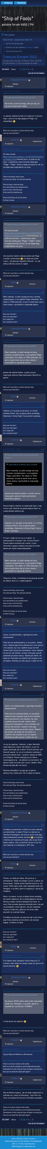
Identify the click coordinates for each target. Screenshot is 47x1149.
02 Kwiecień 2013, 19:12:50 (11, 873)
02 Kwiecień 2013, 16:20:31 (11, 824)
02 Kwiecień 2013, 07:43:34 (11, 694)
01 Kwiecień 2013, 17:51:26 (11, 449)
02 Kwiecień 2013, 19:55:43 (11, 989)
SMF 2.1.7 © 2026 (18, 1144)
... (30, 69)
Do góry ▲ (32, 1138)
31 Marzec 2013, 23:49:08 (11, 291)
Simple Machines (29, 1144)
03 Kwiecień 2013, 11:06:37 (11, 1087)
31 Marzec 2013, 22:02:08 (11, 218)
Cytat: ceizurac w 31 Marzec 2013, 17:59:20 (22, 224)
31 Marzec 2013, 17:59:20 (11, 149)
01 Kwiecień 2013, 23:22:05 (11, 629)
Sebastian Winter (19, 80)
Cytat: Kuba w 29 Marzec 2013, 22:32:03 (21, 98)
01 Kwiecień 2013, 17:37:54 (11, 405)
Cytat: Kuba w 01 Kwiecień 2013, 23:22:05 (22, 700)
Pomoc (13, 1138)
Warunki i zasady (22, 1138)
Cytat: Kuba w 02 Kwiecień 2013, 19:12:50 (22, 995)
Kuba (13, 282)
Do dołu (5, 69)
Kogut (13, 946)
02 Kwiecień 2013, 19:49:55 (11, 955)
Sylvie (36, 47)
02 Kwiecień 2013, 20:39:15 (11, 1049)
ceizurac (15, 140)
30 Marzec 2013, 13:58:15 (11, 91)
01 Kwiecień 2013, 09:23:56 (11, 340)
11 (32, 69)
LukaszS (15, 1040)
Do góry (5, 1119)
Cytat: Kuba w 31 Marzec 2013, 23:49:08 (21, 346)
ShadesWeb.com (29, 1146)
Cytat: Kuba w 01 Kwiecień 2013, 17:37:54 (22, 517)
